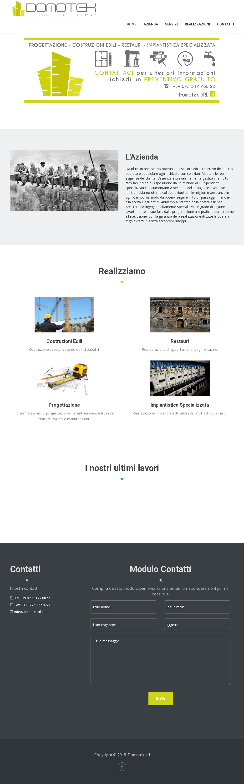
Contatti (225, 24)
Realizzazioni (197, 24)
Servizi (171, 24)
